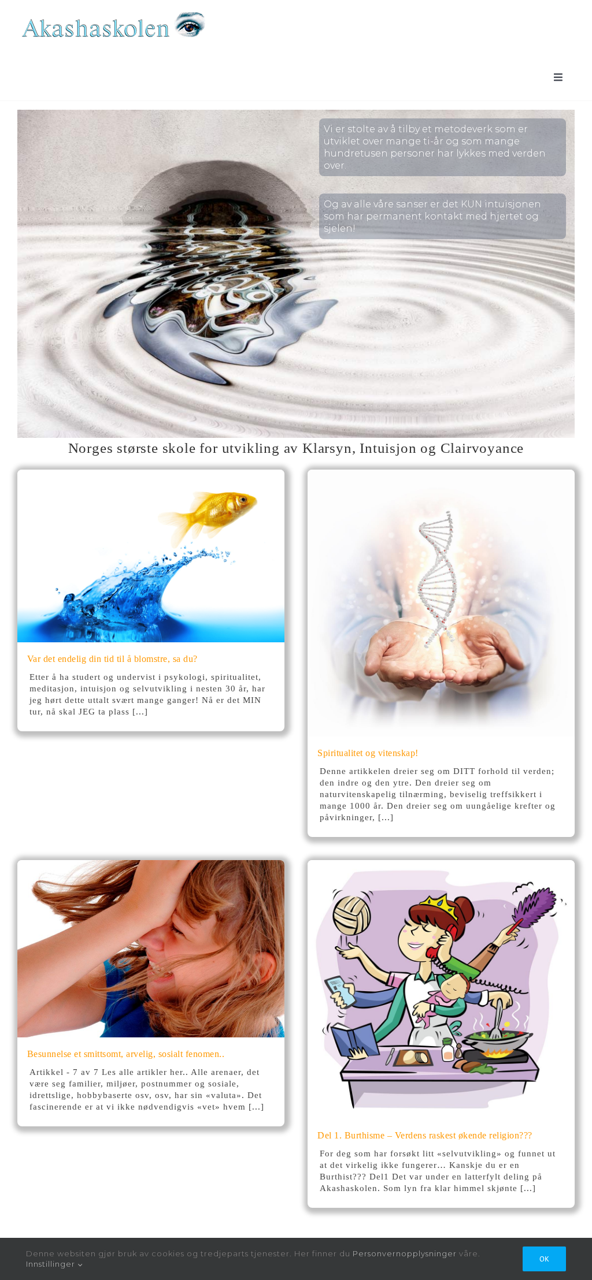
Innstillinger (51, 1263)
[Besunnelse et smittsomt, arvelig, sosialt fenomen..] (150, 865)
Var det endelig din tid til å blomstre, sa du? (112, 659)
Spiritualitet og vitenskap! (368, 753)
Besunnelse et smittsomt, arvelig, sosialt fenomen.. (126, 1054)
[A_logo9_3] (112, 14)
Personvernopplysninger (405, 1253)
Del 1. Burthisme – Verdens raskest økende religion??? (424, 1135)
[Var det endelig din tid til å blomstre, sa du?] (150, 475)
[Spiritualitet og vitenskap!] (441, 475)
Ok (544, 1259)
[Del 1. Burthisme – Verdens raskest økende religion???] (441, 865)
